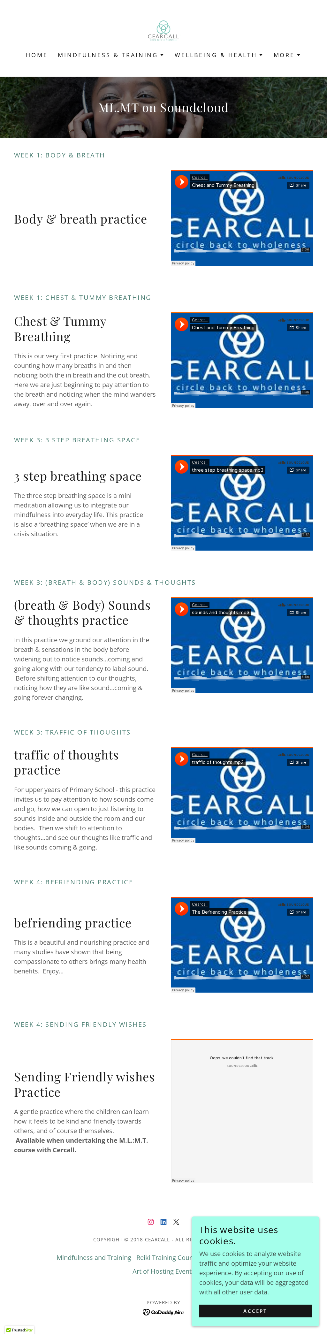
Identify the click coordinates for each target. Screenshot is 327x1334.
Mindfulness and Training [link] (94, 1257)
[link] (163, 30)
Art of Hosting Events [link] (164, 1271)
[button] (111, 55)
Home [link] (37, 55)
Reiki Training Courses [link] (169, 1257)
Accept (255, 1311)
